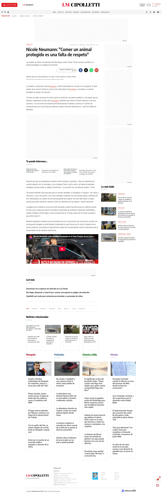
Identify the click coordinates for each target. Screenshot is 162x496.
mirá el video (122, 222)
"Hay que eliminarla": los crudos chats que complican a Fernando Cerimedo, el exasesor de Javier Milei (122, 432)
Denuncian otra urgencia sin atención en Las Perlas (50, 171)
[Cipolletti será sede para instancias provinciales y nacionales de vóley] (34, 329)
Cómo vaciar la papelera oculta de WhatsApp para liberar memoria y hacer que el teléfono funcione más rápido (94, 402)
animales (82, 45)
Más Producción (85, 12)
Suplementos (104, 479)
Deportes (103, 474)
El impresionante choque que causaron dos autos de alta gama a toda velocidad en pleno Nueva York (122, 415)
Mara (59, 308)
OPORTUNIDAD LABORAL (124, 234)
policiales (121, 208)
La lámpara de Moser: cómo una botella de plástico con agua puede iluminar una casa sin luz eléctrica (94, 438)
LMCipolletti (74, 45)
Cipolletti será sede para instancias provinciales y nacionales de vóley (54, 296)
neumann (82, 308)
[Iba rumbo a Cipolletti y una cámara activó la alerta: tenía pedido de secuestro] (67, 369)
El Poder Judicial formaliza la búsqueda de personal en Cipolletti (51, 340)
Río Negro (73, 89)
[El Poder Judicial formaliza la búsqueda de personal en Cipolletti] (53, 329)
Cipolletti (60, 12)
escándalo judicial (25, 16)
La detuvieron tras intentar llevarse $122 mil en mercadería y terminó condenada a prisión (66, 396)
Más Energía (95, 12)
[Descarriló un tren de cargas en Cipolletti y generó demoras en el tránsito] (72, 329)
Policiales (68, 12)
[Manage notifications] (157, 485)
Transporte (121, 194)
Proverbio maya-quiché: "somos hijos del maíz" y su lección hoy (94, 453)
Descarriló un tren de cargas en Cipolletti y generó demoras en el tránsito (71, 339)
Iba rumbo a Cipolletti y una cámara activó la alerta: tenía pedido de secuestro (65, 382)
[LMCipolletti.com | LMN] (28, 5)
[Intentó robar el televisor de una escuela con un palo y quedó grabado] (108, 225)
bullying (14, 16)
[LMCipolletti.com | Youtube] (158, 12)
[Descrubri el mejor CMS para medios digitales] (129, 492)
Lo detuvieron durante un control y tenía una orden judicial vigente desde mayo (66, 411)
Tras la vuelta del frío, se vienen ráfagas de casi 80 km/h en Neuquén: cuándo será (39, 428)
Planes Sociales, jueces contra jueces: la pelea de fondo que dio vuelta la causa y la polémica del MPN (38, 398)
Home (54, 12)
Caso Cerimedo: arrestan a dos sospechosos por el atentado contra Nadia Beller (123, 399)
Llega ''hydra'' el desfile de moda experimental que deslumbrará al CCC (90, 339)
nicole (74, 308)
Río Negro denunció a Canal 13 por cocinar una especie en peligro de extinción (87, 172)
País (102, 477)
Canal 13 (66, 308)
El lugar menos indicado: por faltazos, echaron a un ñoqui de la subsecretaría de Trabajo (38, 413)
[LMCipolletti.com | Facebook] (147, 12)
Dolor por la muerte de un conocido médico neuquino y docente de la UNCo (38, 443)
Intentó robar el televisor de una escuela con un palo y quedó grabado (126, 227)
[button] (2, 12)
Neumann (53, 86)
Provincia (76, 12)
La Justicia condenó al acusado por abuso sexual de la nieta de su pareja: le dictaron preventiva (126, 214)
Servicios (116, 479)
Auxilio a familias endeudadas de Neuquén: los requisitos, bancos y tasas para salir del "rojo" (38, 382)
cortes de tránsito (38, 16)
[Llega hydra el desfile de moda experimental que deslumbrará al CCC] (90, 329)
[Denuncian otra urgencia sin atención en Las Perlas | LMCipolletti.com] (33, 172)
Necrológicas (105, 12)
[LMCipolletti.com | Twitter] (151, 12)
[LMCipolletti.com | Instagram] (154, 12)
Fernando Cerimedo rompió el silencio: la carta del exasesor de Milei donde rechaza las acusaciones (123, 383)
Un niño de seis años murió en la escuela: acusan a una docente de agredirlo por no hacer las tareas (122, 449)
